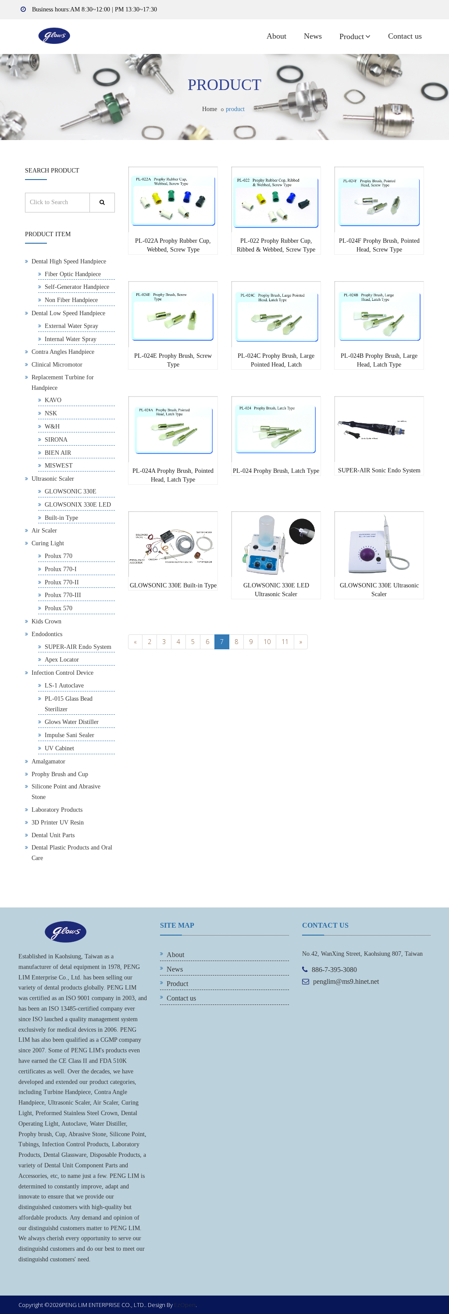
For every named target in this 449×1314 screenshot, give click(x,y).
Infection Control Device (62, 673)
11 (285, 641)
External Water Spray (71, 326)
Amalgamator (48, 761)
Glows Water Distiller (72, 722)
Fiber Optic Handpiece (73, 274)
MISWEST (59, 465)
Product (351, 36)
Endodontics (47, 634)
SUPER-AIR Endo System (78, 647)
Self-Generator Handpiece (77, 287)
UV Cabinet (59, 748)
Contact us (405, 36)
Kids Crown (46, 621)
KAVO (53, 400)
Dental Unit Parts (53, 835)
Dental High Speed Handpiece (69, 261)
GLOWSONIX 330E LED (78, 504)
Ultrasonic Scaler (53, 478)
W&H (52, 426)
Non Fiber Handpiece (71, 300)
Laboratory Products (57, 809)
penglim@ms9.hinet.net (346, 981)
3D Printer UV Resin (58, 822)
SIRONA (56, 439)
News (313, 36)
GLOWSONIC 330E (70, 491)
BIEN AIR (58, 453)
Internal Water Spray (70, 339)
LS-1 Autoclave (64, 685)
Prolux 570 (58, 608)
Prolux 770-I (61, 569)
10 (267, 641)
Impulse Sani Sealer (69, 735)
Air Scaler (44, 530)
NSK (51, 413)
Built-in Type (61, 518)
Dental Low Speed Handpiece (68, 313)
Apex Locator (62, 659)
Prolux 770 (58, 556)
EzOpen (185, 1305)
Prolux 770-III (63, 595)
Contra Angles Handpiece (63, 352)
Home (209, 109)
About (276, 36)
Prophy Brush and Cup (60, 774)
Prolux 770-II (62, 582)
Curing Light (48, 543)
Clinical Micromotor (57, 364)
